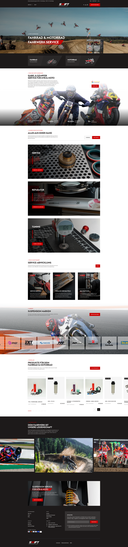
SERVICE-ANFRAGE (37, 170)
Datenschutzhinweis (65, 542)
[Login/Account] (86, 5)
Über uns (29, 513)
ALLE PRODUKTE (95, 368)
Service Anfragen (31, 526)
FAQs (47, 518)
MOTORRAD (96, 137)
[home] (64, 4)
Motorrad (29, 524)
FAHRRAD (88, 137)
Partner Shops (49, 516)
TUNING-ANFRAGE (37, 243)
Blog (29, 516)
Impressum (58, 542)
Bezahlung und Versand (50, 515)
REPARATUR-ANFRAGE (38, 206)
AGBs (71, 542)
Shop (29, 515)
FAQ (91, 1)
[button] (98, 1)
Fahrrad (29, 522)
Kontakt (94, 1)
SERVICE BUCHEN (95, 4)
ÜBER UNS (95, 86)
